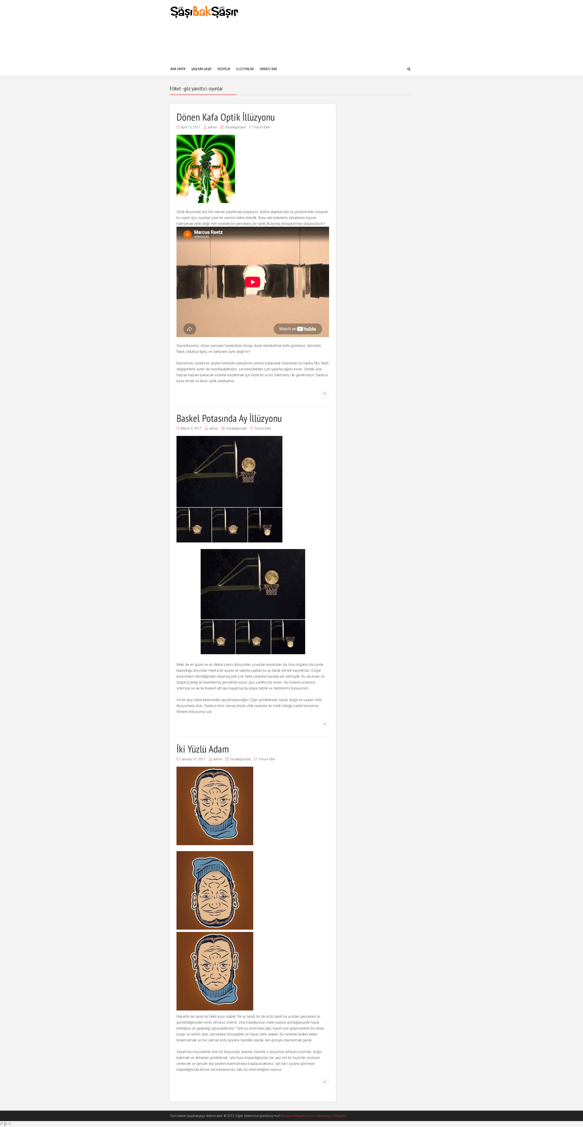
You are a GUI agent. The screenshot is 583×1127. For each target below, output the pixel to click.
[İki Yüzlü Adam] (214, 806)
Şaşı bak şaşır (201, 69)
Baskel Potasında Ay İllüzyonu (229, 418)
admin (212, 127)
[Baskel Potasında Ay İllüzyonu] (229, 489)
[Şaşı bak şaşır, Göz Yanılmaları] (204, 11)
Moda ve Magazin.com (297, 1116)
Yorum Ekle (261, 127)
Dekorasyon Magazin (331, 1116)
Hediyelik (223, 69)
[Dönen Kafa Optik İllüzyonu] (205, 169)
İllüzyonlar (245, 69)
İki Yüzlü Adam (202, 748)
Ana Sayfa (177, 69)
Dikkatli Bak (268, 69)
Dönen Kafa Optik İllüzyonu (225, 116)
